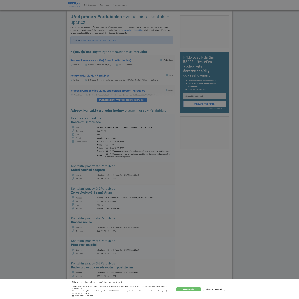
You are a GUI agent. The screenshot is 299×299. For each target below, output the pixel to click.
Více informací (85, 293)
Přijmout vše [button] (188, 289)
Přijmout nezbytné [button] (214, 289)
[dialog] (149, 289)
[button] (122, 295)
